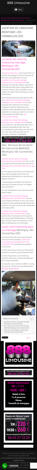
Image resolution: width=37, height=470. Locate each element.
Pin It (28, 338)
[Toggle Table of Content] (31, 319)
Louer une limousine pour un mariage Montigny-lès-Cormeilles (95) (16, 331)
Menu (20, 9)
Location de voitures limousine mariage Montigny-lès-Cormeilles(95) (16, 323)
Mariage (5, 269)
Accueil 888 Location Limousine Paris (15, 18)
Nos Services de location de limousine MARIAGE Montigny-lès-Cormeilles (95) (16, 327)
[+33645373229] (4, 466)
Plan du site (12, 467)
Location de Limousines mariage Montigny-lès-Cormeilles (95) (16, 242)
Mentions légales (23, 467)
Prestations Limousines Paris (12, 20)
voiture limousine (11, 73)
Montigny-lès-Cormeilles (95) (13, 166)
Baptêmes (15, 269)
